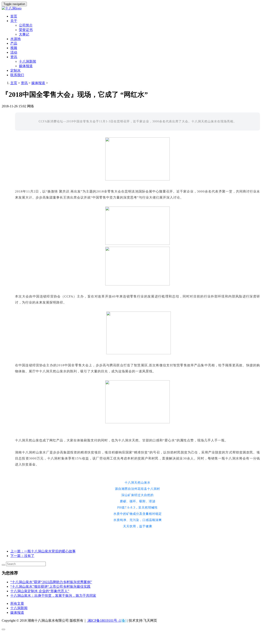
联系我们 (17, 75)
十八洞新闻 (27, 61)
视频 (13, 48)
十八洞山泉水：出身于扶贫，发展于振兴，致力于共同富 (53, 595)
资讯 (24, 83)
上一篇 (43, 551)
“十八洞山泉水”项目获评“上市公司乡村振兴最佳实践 (50, 586)
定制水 (15, 70)
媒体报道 (26, 66)
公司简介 (26, 25)
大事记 (24, 34)
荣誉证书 (26, 30)
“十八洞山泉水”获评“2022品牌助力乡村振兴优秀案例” (51, 582)
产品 (13, 43)
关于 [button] (13, 21)
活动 (13, 52)
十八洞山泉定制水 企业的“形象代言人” (39, 591)
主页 (13, 83)
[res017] (137, 8)
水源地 (15, 39)
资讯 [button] (13, 57)
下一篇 (22, 556)
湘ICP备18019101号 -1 (104, 620)
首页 (13, 16)
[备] (123, 620)
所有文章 (17, 603)
